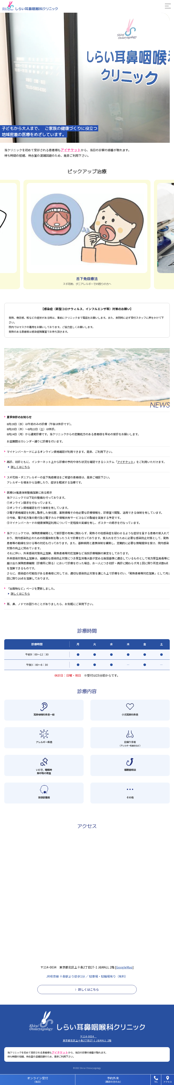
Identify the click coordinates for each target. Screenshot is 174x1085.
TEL (156, 1081)
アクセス (167, 1081)
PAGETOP (167, 1057)
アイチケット (71, 149)
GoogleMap (124, 967)
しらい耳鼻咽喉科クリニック (80, 6)
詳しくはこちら (20, 467)
